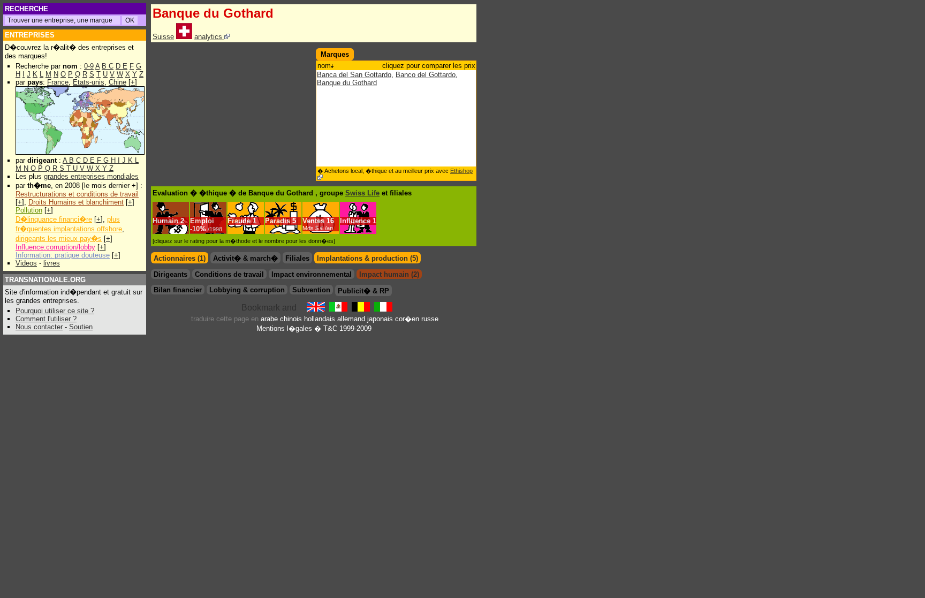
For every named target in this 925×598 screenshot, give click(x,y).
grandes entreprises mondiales (91, 176)
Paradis (277, 221)
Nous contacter (39, 327)
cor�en (407, 319)
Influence (355, 221)
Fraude (239, 221)
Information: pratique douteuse (63, 255)
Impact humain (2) (389, 274)
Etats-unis (88, 82)
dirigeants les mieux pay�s (59, 238)
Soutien (81, 327)
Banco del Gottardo (426, 75)
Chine (117, 82)
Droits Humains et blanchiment (76, 202)
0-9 (89, 66)
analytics (209, 37)
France (58, 82)
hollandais (319, 319)
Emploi (202, 221)
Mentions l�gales (284, 328)
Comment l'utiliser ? (46, 319)
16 (318, 224)
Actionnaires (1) (180, 258)
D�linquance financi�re (54, 219)
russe (429, 319)
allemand (351, 319)
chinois (291, 319)
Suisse (163, 37)
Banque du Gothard (347, 83)
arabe (269, 319)
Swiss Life (362, 193)
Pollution (29, 210)
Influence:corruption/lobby (55, 247)
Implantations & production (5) (367, 258)
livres (51, 263)
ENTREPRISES (30, 35)
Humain (165, 221)
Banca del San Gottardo (354, 75)
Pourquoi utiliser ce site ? (55, 311)
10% (207, 229)
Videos (26, 263)
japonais (380, 319)
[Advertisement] (231, 109)
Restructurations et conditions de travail (77, 194)
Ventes (313, 221)
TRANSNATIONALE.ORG (45, 280)
